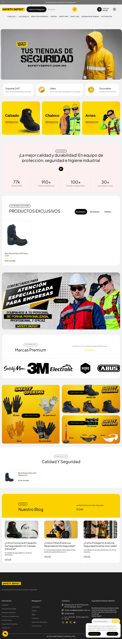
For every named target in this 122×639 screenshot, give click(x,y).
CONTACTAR (61, 301)
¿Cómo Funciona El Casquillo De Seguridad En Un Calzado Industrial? (21, 545)
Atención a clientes (9, 613)
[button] (118, 1)
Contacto (35, 618)
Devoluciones (7, 620)
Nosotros (5, 605)
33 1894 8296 (69, 614)
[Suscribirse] (116, 621)
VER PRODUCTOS (11, 122)
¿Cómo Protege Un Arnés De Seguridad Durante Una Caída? (100, 544)
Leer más (8, 559)
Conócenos (61, 151)
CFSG (73, 636)
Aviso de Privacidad (9, 609)
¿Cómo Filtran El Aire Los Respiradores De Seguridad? (59, 544)
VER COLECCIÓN (30, 416)
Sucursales (36, 607)
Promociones (36, 626)
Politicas (94, 634)
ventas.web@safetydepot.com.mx (77, 610)
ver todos (79, 509)
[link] (109, 368)
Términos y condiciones (10, 616)
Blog (33, 614)
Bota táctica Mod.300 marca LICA (16, 254)
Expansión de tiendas (39, 622)
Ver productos (90, 350)
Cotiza (34, 611)
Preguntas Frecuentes (10, 624)
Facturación (6, 628)
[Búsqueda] (74, 9)
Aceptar (112, 634)
